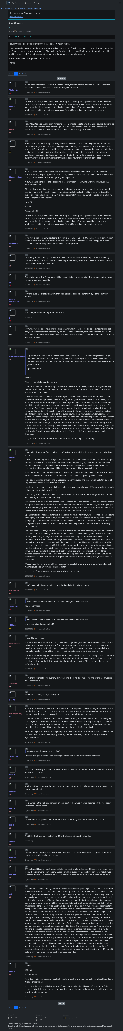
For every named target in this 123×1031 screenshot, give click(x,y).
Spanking (22, 8)
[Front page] (1, 8)
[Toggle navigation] (4, 3)
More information (16, 17)
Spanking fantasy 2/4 (34, 8)
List (11, 27)
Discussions (18, 3)
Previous (62, 78)
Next (60, 1003)
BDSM (15, 8)
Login (38, 3)
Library (29, 3)
